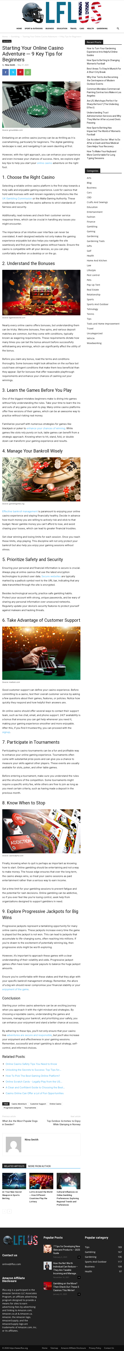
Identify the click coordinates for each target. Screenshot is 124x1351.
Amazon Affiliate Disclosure (73, 1348)
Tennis (90, 313)
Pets (89, 279)
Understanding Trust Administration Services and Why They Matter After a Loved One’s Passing (104, 117)
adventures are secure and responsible (29, 1035)
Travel (73, 28)
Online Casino (55, 1104)
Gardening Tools (96, 241)
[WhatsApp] (28, 72)
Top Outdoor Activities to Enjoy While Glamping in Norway (63, 1123)
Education (62, 28)
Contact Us (109, 1348)
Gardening (102, 28)
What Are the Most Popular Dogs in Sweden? (20, 1123)
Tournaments (30, 1107)
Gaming (91, 231)
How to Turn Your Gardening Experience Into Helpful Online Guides (102, 52)
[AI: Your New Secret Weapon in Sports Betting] (14, 1181)
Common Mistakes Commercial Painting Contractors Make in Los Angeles (104, 92)
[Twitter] (13, 72)
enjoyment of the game (15, 989)
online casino (44, 163)
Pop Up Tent (93, 284)
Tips (89, 318)
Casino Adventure (19, 1104)
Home (19, 28)
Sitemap (54, 1348)
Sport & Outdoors (34, 28)
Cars (82, 28)
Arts (89, 177)
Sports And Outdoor (97, 304)
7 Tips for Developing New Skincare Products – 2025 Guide (66, 1249)
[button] (118, 28)
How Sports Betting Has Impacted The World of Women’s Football (103, 131)
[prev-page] (4, 1211)
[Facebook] (5, 72)
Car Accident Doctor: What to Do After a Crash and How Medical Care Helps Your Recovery (103, 143)
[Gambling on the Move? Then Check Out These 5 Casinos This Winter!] (48, 1286)
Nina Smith (10, 65)
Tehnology (92, 309)
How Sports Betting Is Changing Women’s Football (103, 62)
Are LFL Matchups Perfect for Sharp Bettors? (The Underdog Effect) (103, 104)
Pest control (93, 275)
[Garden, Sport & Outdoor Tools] (62, 12)
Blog (89, 182)
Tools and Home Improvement (103, 323)
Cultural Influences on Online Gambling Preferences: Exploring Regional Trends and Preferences (68, 1198)
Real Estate (93, 289)
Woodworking (94, 343)
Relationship (93, 294)
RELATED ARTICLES (14, 1166)
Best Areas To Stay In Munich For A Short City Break (104, 70)
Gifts (89, 245)
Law (89, 265)
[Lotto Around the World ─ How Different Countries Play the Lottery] (41, 1181)
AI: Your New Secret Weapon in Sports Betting (12, 1195)
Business (50, 28)
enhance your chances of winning (46, 428)
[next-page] (9, 1211)
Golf (89, 250)
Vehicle (91, 338)
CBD (89, 197)
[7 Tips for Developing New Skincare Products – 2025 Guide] (48, 1249)
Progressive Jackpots (12, 1107)
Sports (90, 299)
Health (90, 28)
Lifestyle (91, 270)
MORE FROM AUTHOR (39, 1166)
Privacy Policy (95, 1348)
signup (6, 732)
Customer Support (38, 1104)
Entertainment (95, 211)
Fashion (91, 216)
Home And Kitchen (97, 260)
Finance (91, 221)
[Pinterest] (20, 72)
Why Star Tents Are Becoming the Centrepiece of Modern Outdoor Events (102, 80)
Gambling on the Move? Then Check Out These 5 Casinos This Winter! (66, 1287)
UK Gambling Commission (17, 198)
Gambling (15, 36)
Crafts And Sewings (97, 202)
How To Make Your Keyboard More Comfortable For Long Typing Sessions (101, 155)
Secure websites (51, 576)
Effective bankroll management (20, 511)
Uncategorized (95, 333)
